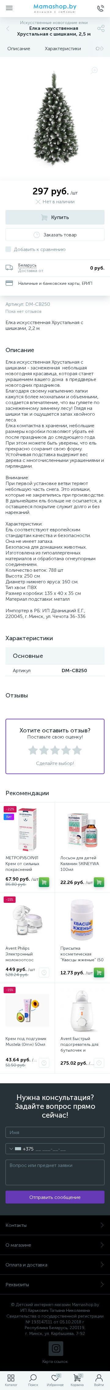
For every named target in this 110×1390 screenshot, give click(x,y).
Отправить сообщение (55, 1197)
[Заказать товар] (44, 972)
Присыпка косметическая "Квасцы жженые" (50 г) (82, 957)
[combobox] (20, 1149)
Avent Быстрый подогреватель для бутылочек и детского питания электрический (79, 1050)
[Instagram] (56, 1348)
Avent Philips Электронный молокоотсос (20, 954)
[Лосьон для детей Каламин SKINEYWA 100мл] (82, 829)
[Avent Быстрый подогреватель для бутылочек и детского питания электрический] (82, 1010)
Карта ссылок (55, 1361)
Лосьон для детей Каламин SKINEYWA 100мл (80, 863)
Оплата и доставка (26, 1265)
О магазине (18, 1245)
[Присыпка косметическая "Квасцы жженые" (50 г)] (82, 920)
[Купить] (44, 882)
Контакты (16, 1225)
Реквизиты (17, 1284)
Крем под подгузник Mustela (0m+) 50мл (26, 1041)
